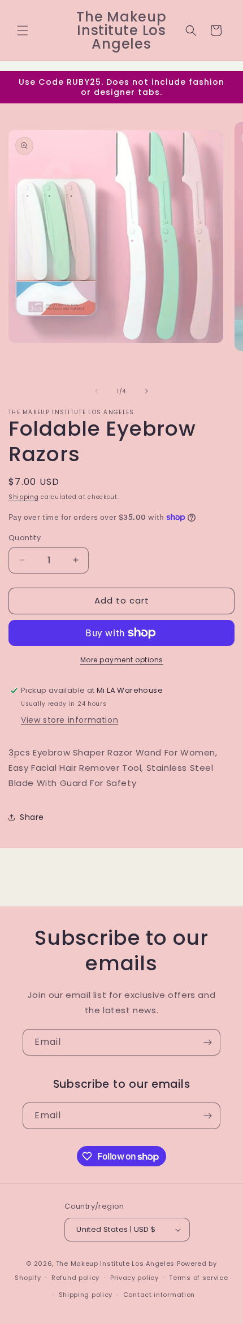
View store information (69, 720)
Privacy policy (134, 1277)
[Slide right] (146, 391)
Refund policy (75, 1277)
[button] (22, 30)
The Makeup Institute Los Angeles (115, 1263)
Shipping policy (86, 1294)
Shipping (23, 497)
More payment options (121, 660)
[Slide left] (96, 391)
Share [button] (32, 817)
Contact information (159, 1294)
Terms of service (198, 1277)
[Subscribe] (207, 1042)
